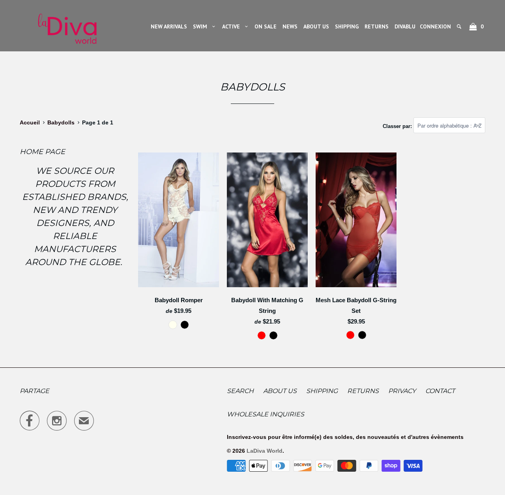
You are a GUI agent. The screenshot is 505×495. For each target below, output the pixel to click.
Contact (440, 391)
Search (240, 391)
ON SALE (265, 26)
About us (280, 391)
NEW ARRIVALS (169, 26)
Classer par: (398, 126)
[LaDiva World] (67, 25)
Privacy (402, 391)
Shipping (322, 391)
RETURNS (377, 26)
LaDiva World (264, 451)
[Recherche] (459, 26)
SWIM (201, 26)
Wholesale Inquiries (265, 414)
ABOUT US (316, 26)
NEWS (289, 26)
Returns (363, 391)
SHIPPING (347, 26)
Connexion (435, 26)
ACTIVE (232, 26)
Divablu (405, 26)
